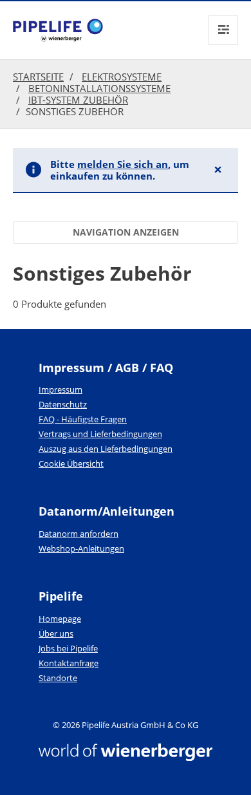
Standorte (58, 678)
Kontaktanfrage (68, 663)
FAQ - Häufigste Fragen (83, 419)
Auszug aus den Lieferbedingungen (105, 448)
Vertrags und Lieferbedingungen (100, 434)
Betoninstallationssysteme (99, 88)
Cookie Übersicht (71, 463)
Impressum (60, 389)
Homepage (60, 618)
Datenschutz (63, 404)
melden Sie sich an (122, 164)
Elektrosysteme (122, 76)
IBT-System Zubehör (78, 99)
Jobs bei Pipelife (68, 648)
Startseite (38, 76)
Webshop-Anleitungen (81, 548)
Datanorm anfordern (78, 533)
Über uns (56, 633)
